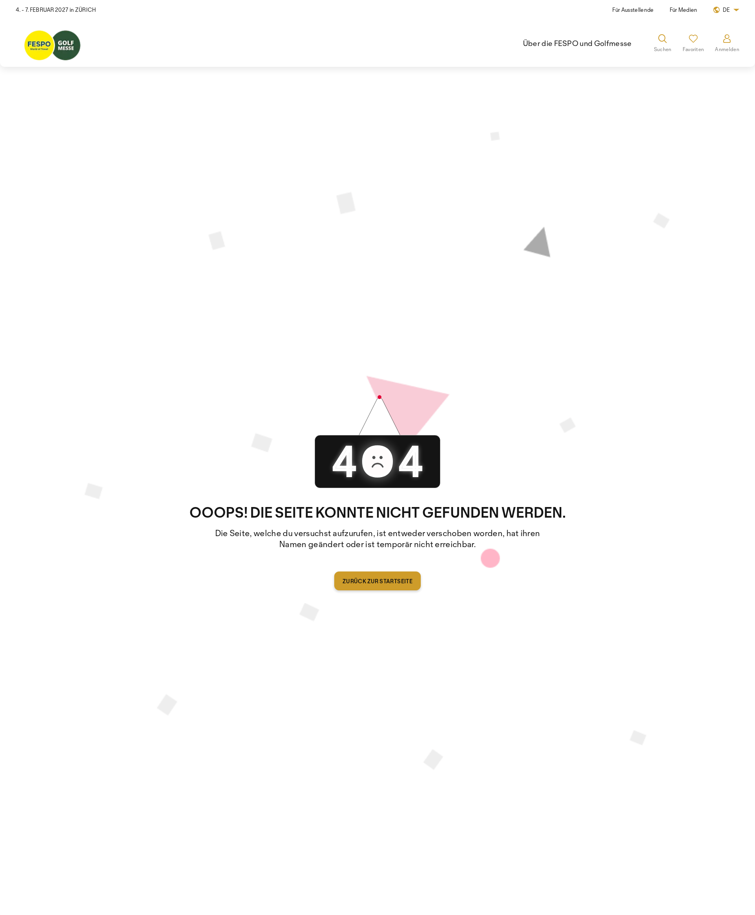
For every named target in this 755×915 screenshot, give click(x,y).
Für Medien (684, 9)
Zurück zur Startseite (377, 581)
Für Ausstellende (633, 9)
